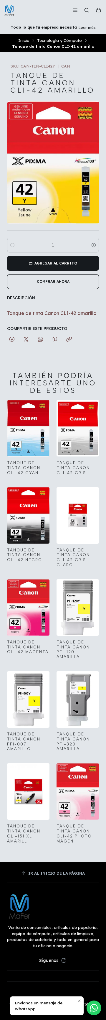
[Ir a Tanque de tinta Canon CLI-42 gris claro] (78, 515)
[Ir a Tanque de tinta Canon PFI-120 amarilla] (78, 607)
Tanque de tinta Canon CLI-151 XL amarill (23, 833)
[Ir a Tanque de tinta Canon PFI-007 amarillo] (28, 699)
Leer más (87, 27)
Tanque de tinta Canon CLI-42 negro (24, 555)
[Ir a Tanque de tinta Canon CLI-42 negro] (28, 515)
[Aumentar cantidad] (94, 245)
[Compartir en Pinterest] (55, 339)
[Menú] (75, 10)
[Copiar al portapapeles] (69, 339)
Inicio (23, 40)
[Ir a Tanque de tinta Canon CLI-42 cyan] (28, 428)
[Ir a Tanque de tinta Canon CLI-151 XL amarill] (28, 791)
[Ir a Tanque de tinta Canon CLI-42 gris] (78, 428)
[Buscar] (87, 10)
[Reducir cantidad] (12, 245)
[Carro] (98, 10)
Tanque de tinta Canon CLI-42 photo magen (74, 833)
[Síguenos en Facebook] (64, 960)
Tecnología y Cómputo (59, 40)
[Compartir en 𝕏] (26, 339)
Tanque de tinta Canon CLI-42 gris (73, 467)
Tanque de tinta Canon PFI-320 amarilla (73, 741)
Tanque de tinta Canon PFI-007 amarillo (23, 741)
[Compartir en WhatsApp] (40, 339)
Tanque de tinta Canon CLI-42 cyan (23, 467)
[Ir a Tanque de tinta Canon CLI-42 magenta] (28, 607)
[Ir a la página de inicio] (9, 10)
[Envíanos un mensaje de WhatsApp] (94, 1008)
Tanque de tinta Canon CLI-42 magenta (28, 647)
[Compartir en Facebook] (12, 339)
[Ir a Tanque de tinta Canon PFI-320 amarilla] (78, 699)
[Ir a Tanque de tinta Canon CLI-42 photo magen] (78, 791)
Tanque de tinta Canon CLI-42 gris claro (73, 557)
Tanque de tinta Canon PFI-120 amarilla (73, 649)
